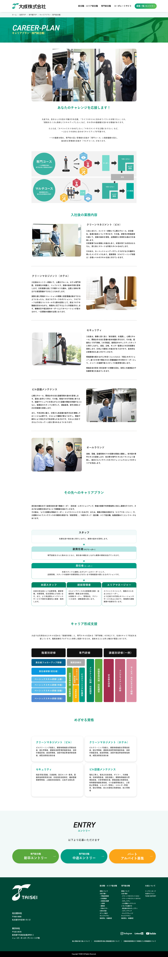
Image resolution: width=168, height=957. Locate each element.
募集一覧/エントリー (145, 6)
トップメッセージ (150, 891)
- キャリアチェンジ (127, 913)
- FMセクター (104, 908)
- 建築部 (102, 906)
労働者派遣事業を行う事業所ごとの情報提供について (140, 941)
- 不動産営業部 (104, 896)
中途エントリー (84, 856)
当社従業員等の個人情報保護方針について (107, 941)
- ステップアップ (126, 910)
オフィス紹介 (104, 913)
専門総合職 (106, 6)
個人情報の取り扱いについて (81, 941)
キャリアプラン (104, 915)
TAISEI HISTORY (150, 896)
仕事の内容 (103, 910)
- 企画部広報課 (104, 901)
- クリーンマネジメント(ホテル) (131, 898)
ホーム (14, 15)
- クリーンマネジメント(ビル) (130, 896)
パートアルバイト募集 (132, 856)
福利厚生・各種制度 (106, 918)
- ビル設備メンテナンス (128, 903)
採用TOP (22, 15)
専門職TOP (33, 15)
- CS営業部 (103, 898)
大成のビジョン (150, 893)
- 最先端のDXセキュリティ (129, 908)
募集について (104, 891)
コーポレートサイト (123, 6)
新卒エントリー (35, 856)
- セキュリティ (125, 901)
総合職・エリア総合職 (88, 6)
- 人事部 (102, 903)
